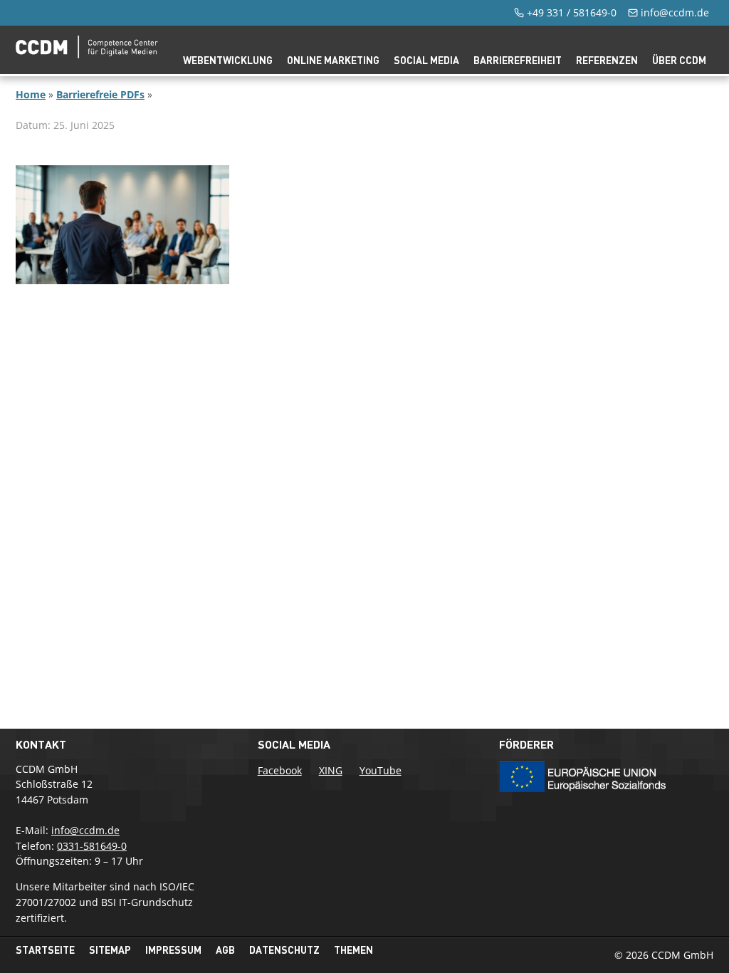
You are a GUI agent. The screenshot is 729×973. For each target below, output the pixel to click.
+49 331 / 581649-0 (572, 12)
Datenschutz (284, 950)
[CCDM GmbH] (87, 54)
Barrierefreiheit (517, 60)
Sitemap (110, 950)
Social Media (426, 60)
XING (330, 770)
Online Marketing (333, 60)
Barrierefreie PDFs (100, 94)
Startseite (45, 950)
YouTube (381, 770)
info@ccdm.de (675, 12)
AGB (225, 950)
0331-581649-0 (92, 846)
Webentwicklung (228, 60)
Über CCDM (679, 60)
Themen (353, 950)
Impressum (173, 950)
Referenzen (607, 60)
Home (31, 94)
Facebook (280, 770)
